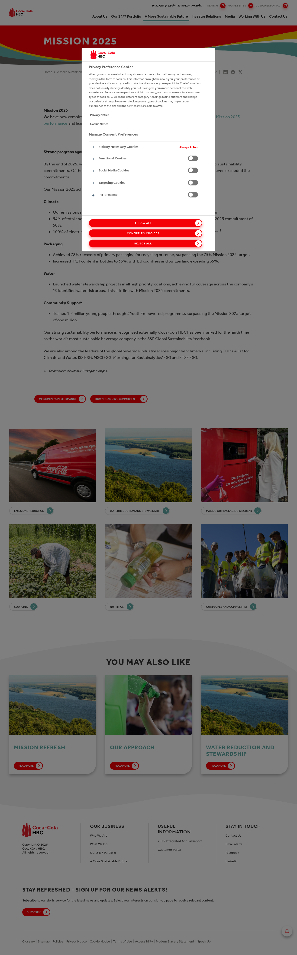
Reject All (143, 243)
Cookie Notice (99, 124)
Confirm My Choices (143, 233)
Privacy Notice (99, 115)
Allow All (143, 223)
